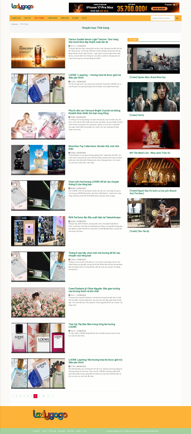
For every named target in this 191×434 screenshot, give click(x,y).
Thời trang (39, 18)
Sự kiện (75, 18)
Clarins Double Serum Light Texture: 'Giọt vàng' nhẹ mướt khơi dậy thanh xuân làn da (94, 40)
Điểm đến (65, 18)
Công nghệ (52, 18)
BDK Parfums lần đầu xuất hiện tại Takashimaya (94, 217)
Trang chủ (16, 18)
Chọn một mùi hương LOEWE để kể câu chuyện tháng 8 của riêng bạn (94, 183)
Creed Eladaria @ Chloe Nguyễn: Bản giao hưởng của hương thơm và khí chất (94, 290)
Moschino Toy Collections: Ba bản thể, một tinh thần (94, 147)
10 (43, 396)
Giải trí (27, 18)
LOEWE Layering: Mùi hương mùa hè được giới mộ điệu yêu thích (95, 361)
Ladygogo (14, 24)
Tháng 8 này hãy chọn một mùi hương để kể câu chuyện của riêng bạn (94, 254)
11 (48, 396)
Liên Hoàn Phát (153, 431)
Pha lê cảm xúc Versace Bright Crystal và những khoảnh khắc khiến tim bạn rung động (94, 112)
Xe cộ (84, 18)
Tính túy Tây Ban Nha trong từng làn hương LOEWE (92, 325)
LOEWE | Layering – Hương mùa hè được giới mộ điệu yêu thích (95, 76)
